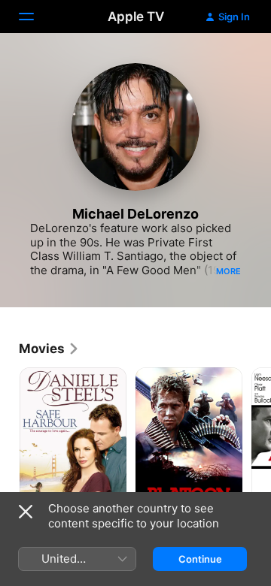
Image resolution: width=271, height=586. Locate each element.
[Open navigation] (35, 16)
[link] (49, 348)
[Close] (25, 511)
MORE (228, 271)
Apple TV (136, 16)
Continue (200, 559)
